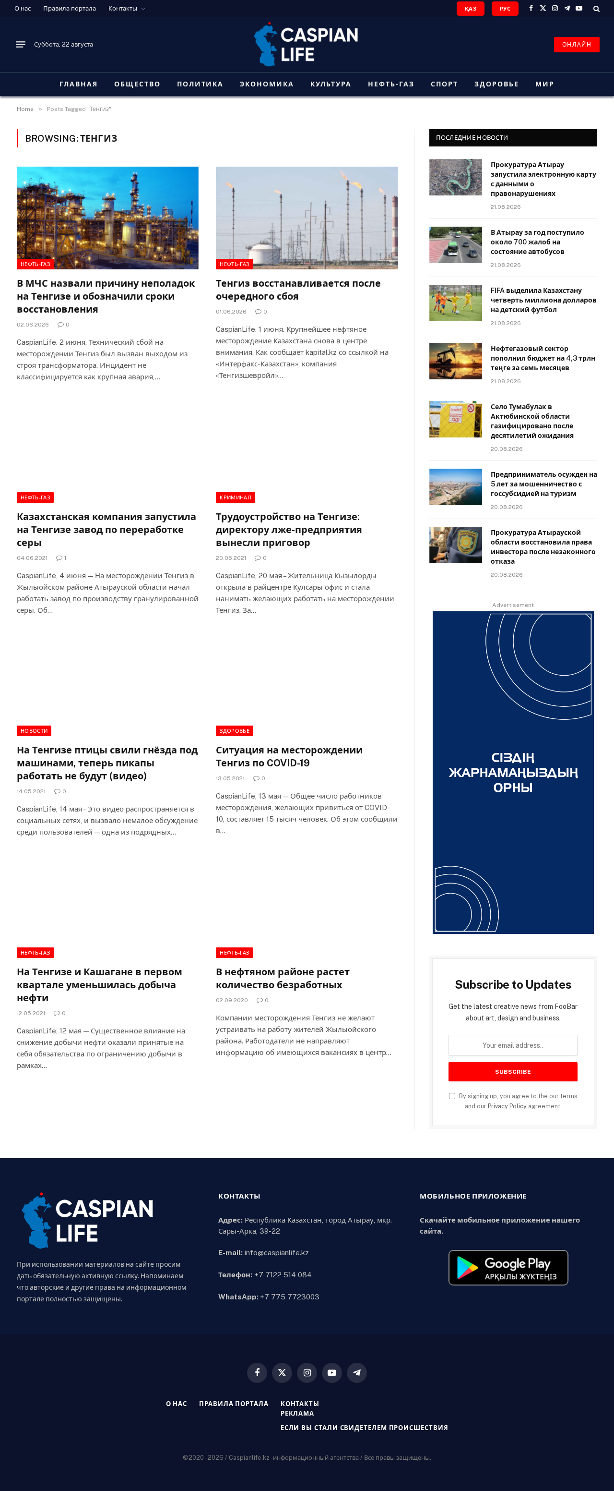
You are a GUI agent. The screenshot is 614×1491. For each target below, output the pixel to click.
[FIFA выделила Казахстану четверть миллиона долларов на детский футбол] (455, 303)
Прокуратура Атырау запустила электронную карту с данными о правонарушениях (543, 179)
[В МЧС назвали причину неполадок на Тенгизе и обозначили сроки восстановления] (108, 218)
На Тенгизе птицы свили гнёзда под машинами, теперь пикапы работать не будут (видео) (107, 763)
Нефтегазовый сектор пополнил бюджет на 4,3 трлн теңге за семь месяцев (543, 358)
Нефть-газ (391, 84)
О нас (22, 8)
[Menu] (20, 44)
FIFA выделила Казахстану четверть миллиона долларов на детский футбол (544, 300)
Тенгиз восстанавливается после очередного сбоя (298, 290)
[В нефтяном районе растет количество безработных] (307, 906)
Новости (34, 731)
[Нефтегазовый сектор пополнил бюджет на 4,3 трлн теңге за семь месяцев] (455, 361)
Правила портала (69, 8)
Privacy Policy (507, 1106)
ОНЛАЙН (576, 44)
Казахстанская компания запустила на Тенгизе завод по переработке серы (106, 529)
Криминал (235, 497)
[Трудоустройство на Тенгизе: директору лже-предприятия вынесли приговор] (307, 451)
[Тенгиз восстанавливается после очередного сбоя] (307, 218)
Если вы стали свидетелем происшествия (365, 1427)
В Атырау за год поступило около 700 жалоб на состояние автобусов (537, 242)
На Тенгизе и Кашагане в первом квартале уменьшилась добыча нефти (99, 985)
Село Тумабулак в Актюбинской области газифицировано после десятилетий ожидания (532, 421)
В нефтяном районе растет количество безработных (283, 978)
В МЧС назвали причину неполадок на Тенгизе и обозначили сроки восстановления (106, 296)
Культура (331, 84)
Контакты (122, 8)
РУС (505, 9)
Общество (137, 84)
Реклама (297, 1413)
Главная (78, 84)
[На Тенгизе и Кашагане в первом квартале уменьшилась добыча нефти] (108, 906)
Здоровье (496, 84)
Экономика (267, 84)
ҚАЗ (470, 9)
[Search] (595, 8)
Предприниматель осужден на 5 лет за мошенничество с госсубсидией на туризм (544, 484)
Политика (200, 84)
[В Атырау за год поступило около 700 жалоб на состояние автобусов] (455, 245)
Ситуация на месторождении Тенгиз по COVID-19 (289, 756)
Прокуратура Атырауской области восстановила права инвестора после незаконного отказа (543, 547)
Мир (545, 84)
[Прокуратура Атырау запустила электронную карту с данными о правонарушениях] (455, 177)
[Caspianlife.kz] (307, 44)
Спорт (444, 84)
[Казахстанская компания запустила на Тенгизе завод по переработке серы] (108, 451)
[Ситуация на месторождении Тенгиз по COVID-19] (307, 684)
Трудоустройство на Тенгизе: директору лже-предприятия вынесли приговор (289, 529)
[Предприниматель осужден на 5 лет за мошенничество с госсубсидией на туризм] (455, 487)
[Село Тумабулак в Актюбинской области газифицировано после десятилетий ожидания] (455, 419)
